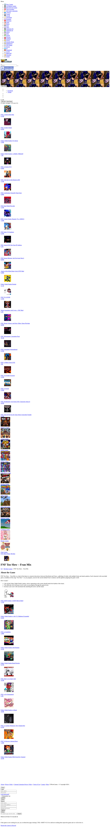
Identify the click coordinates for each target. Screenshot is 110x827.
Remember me (6, 796)
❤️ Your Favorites (9, 9)
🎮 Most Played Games (10, 7)
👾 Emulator (7, 19)
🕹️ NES (6, 34)
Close (2, 787)
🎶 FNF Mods (8, 45)
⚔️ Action (7, 51)
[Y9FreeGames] (6, 62)
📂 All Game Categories (11, 11)
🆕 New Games (8, 4)
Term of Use (36, 784)
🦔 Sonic (6, 22)
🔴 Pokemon (7, 20)
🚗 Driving (7, 37)
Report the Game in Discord (8, 825)
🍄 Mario (6, 24)
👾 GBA (6, 27)
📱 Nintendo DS (8, 29)
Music (8, 553)
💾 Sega (6, 25)
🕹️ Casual (7, 14)
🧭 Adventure (8, 17)
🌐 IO (6, 48)
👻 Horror (7, 47)
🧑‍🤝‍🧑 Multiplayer (8, 43)
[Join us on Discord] (7, 70)
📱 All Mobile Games (10, 6)
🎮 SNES (7, 32)
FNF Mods (4, 553)
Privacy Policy (9, 784)
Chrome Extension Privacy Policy (23, 784)
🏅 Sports (7, 56)
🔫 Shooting (7, 55)
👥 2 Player (7, 12)
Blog (47, 784)
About (2, 784)
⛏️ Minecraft (7, 53)
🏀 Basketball (8, 50)
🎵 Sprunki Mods (9, 42)
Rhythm (13, 553)
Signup (3, 810)
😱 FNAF (7, 40)
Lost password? (5, 794)
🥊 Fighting (7, 38)
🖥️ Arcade (7, 16)
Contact (43, 784)
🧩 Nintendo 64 (8, 30)
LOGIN (3, 797)
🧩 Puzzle (7, 35)
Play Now (3, 86)
